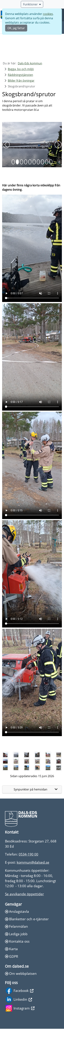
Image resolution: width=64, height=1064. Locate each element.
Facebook (21, 1025)
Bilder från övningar (21, 81)
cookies (48, 14)
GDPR (13, 991)
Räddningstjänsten (20, 75)
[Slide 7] (42, 197)
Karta (13, 984)
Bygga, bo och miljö (21, 69)
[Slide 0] (13, 197)
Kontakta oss (19, 976)
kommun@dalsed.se (33, 897)
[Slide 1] (17, 197)
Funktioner (30, 4)
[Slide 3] (25, 197)
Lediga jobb (18, 969)
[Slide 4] (29, 197)
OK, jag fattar (16, 28)
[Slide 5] (34, 197)
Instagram (22, 1043)
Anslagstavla (19, 946)
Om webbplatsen (23, 1008)
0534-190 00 (28, 889)
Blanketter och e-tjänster (29, 954)
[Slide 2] (21, 197)
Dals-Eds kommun (30, 63)
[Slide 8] (46, 197)
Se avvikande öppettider (24, 929)
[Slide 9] (50, 197)
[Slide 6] (38, 197)
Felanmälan (18, 961)
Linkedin (20, 1034)
